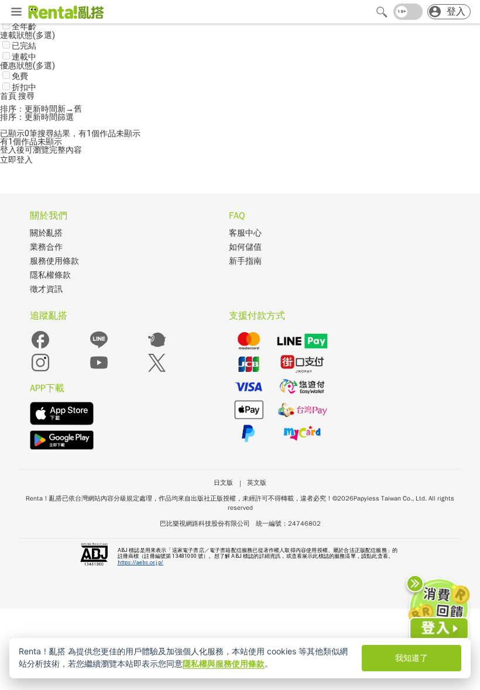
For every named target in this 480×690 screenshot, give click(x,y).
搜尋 (26, 96)
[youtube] (98, 370)
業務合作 (46, 247)
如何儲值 (245, 247)
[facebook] (40, 348)
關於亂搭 (46, 233)
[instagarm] (40, 370)
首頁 (9, 96)
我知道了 (411, 658)
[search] (382, 12)
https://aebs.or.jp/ (140, 562)
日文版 (223, 482)
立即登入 (16, 159)
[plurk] (156, 348)
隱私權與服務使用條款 (224, 663)
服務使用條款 (54, 261)
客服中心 (245, 233)
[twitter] (156, 370)
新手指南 (245, 261)
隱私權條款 (50, 275)
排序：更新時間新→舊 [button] (41, 109)
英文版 (256, 482)
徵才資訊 (46, 289)
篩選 (65, 117)
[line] (98, 348)
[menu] (16, 12)
